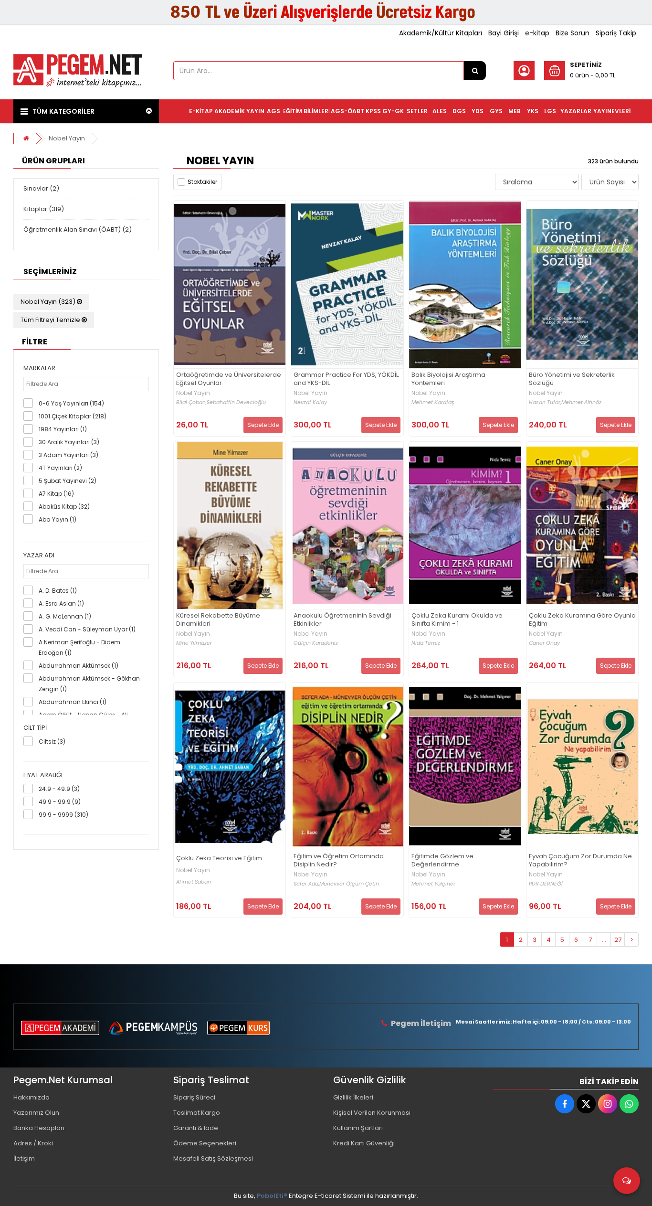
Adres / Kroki (33, 1143)
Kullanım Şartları (358, 1127)
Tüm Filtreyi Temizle (51, 319)
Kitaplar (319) (43, 208)
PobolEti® (272, 1195)
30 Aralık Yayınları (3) (69, 442)
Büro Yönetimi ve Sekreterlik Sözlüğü (572, 379)
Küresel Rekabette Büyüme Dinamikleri (218, 620)
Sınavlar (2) (41, 188)
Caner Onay (544, 643)
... (604, 939)
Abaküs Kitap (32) (64, 506)
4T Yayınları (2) (60, 468)
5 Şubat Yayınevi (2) (67, 481)
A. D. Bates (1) (58, 591)
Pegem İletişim (421, 1023)
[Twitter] (586, 1103)
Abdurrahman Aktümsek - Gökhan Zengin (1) (89, 683)
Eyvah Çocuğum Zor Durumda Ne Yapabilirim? (580, 861)
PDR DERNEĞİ (546, 883)
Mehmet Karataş (432, 402)
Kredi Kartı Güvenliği (364, 1143)
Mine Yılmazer (194, 643)
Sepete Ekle (263, 425)
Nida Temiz (425, 643)
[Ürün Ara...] (475, 70)
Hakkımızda (31, 1097)
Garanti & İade (195, 1127)
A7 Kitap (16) (56, 494)
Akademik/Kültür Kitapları (440, 33)
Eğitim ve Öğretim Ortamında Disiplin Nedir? (339, 861)
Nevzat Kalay (310, 402)
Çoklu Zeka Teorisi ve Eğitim (219, 858)
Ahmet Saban (193, 882)
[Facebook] (564, 1103)
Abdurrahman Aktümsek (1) (78, 666)
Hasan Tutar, (545, 402)
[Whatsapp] (629, 1103)
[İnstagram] (607, 1103)
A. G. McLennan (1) (65, 616)
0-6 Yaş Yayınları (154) (71, 403)
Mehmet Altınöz (581, 402)
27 (617, 939)
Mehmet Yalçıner (433, 883)
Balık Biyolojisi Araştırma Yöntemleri (448, 379)
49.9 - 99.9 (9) (60, 802)
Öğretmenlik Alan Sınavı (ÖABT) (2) (77, 229)
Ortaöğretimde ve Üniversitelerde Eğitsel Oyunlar (228, 379)
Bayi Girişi (503, 33)
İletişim (24, 1158)
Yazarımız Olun (36, 1112)
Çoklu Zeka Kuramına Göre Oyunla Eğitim (582, 620)
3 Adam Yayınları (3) (68, 455)
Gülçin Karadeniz (316, 643)
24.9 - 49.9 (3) (59, 789)
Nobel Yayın (67, 138)
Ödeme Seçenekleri (204, 1143)
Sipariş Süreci (194, 1097)
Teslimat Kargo (196, 1112)
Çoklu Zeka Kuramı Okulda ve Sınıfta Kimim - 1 (457, 620)
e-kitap (537, 33)
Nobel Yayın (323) (49, 301)
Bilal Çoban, (191, 402)
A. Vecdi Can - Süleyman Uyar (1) (87, 629)
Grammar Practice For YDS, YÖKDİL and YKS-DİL (346, 379)
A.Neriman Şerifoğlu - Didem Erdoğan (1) (79, 647)
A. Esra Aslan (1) (61, 603)
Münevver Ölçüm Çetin (349, 883)
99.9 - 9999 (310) (63, 815)
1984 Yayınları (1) (63, 429)
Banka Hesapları (38, 1127)
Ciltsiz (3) (52, 741)
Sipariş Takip (616, 33)
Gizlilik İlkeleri (353, 1097)
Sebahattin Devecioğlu (236, 402)
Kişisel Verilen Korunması (371, 1112)
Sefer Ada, (306, 883)
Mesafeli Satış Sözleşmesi (213, 1158)
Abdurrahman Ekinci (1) (72, 702)
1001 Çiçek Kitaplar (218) (72, 416)
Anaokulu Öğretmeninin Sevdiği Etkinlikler (342, 620)
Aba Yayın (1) (57, 519)
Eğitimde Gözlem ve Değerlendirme (442, 861)
